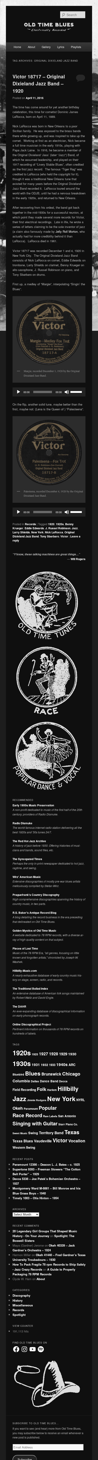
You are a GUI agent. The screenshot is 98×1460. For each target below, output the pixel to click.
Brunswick (51, 1074)
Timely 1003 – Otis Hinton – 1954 (36, 1198)
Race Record (27, 1115)
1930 (72, 1053)
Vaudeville (43, 1140)
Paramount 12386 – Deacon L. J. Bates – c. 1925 (46, 1164)
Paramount (31, 1109)
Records (30, 524)
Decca (63, 1081)
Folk (41, 1089)
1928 (53, 1053)
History (18, 1300)
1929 (63, 1053)
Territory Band (51, 1132)
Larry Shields (21, 532)
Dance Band (49, 1081)
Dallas (35, 1081)
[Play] (18, 392)
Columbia (21, 1080)
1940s (62, 1064)
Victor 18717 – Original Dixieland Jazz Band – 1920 (39, 83)
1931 (36, 1064)
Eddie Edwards (34, 528)
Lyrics (60, 47)
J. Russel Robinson (57, 528)
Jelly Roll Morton (67, 231)
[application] (49, 391)
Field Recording (24, 1089)
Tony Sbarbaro (49, 536)
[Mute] (66, 392)
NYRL (80, 1099)
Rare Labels (50, 1116)
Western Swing (24, 1147)
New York (37, 532)
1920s (60, 524)
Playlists (76, 47)
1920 (51, 524)
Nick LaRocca (54, 532)
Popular (48, 1107)
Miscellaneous (23, 1305)
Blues (33, 1073)
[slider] (76, 391)
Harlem (52, 1090)
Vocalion (76, 1141)
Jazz (75, 528)
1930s (22, 1063)
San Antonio (67, 1116)
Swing (33, 1133)
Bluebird (18, 1074)
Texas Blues (23, 1141)
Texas (71, 1132)
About (31, 47)
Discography (21, 1295)
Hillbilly (68, 1088)
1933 (52, 1065)
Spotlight (19, 1315)
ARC (72, 1064)
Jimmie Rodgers (36, 1100)
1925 (35, 1054)
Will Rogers (78, 559)
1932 (44, 1064)
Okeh (18, 1108)
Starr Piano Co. (68, 1124)
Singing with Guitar (35, 1123)
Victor (64, 536)
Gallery (46, 47)
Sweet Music (20, 1133)
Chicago (71, 1073)
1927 (43, 1053)
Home (17, 47)
